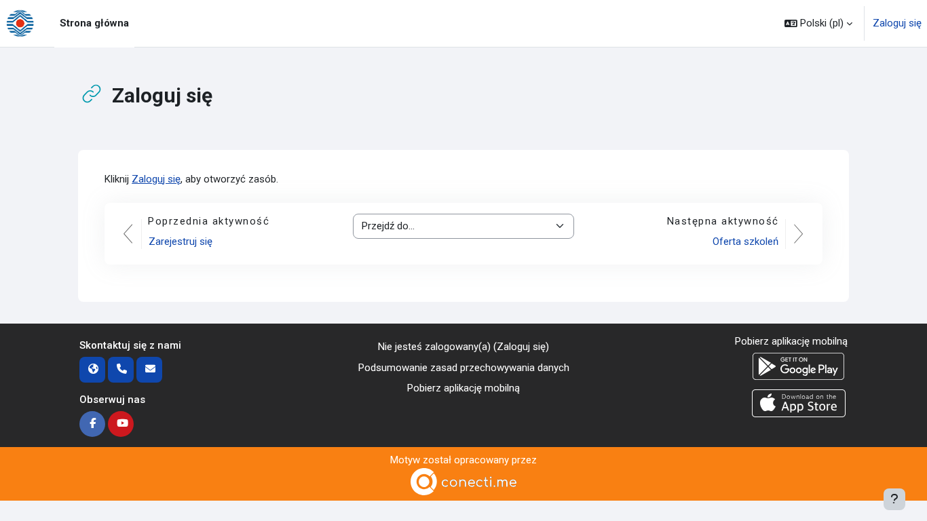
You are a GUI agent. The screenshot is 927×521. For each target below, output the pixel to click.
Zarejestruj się (180, 241)
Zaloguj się (897, 23)
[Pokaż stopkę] (894, 499)
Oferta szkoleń (745, 241)
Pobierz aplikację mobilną (463, 388)
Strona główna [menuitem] (94, 23)
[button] (818, 23)
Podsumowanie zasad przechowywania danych (463, 368)
